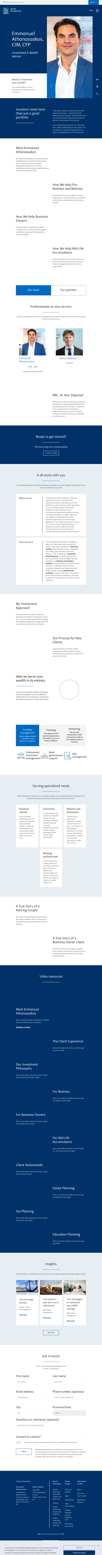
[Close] (98, 1536)
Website (55, 1528)
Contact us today (51, 453)
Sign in (79, 1514)
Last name (59, 1376)
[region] (51, 1543)
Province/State (62, 1407)
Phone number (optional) (68, 1392)
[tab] (27, 735)
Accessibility (69, 1525)
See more (51, 1333)
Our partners (68, 290)
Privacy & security (68, 1516)
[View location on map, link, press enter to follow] (51, 1473)
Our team (33, 290)
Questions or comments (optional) (37, 1419)
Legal (67, 1521)
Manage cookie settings (79, 1549)
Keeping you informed (81, 1526)
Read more (23, 1315)
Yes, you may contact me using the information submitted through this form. (50, 1442)
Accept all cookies (79, 1543)
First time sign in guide (81, 1519)
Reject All (79, 1538)
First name (22, 1376)
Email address (25, 1392)
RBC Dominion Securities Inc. (13, 2)
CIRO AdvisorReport (69, 1530)
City (18, 1407)
